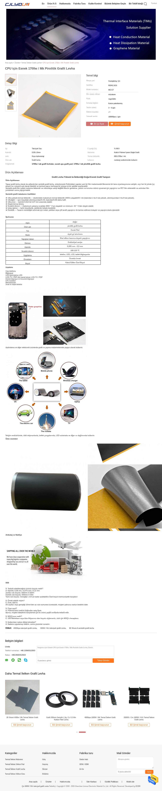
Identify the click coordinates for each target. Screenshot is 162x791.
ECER (138, 786)
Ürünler (49, 782)
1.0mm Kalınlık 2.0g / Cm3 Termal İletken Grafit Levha (139, 718)
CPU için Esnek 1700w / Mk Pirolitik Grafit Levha (61, 63)
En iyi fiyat (98, 124)
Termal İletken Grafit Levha (15, 769)
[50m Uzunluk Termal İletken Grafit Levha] (22, 697)
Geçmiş (45, 764)
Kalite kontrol (95, 4)
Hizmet (44, 769)
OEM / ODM (84, 764)
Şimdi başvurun (121, 124)
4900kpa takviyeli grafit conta (25, 628)
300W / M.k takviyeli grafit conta (53, 628)
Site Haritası (91, 782)
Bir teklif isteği (136, 4)
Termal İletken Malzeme (14, 759)
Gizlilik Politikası (111, 782)
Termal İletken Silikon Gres (15, 774)
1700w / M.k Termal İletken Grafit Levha (100, 717)
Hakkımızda (64, 4)
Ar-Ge (81, 769)
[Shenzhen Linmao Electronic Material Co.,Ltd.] (17, 4)
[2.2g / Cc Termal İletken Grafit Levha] (61, 697)
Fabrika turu (79, 4)
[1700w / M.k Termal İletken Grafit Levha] (100, 697)
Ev (43, 4)
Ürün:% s (51, 4)
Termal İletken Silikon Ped (14, 764)
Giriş (44, 759)
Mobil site (130, 782)
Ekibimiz (45, 774)
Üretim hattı (83, 759)
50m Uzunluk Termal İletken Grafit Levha (22, 717)
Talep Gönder (103, 660)
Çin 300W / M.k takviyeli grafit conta (35, 786)
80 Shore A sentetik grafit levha (81, 628)
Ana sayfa (33, 782)
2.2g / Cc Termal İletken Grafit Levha (61, 717)
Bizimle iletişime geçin (115, 4)
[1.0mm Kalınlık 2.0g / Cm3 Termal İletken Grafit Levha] (139, 697)
